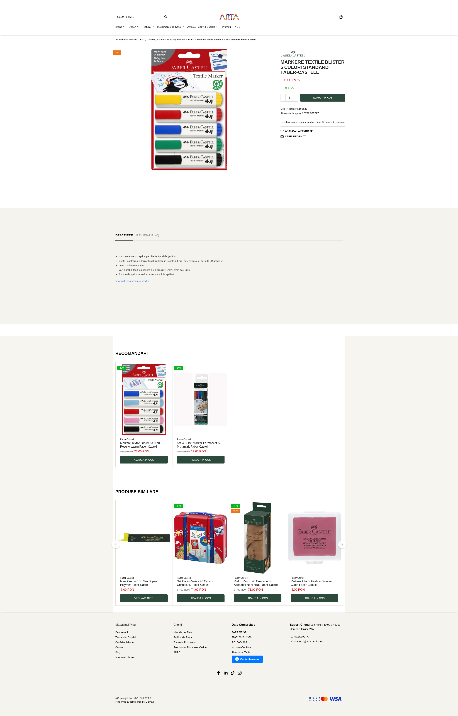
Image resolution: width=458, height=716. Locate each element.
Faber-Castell (127, 439)
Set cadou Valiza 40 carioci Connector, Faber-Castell (195, 583)
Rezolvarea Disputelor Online (190, 647)
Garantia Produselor (185, 642)
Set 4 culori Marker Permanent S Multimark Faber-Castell (198, 444)
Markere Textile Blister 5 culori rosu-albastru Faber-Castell (140, 444)
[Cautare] (166, 17)
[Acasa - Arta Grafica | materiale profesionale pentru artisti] (229, 17)
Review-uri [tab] (147, 235)
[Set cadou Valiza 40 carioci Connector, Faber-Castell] (200, 538)
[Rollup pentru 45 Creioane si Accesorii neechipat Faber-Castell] (257, 538)
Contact (119, 647)
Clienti (178, 624)
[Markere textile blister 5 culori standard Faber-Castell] (189, 109)
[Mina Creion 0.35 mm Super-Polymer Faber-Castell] (143, 538)
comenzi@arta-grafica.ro (308, 641)
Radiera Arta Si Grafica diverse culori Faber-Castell (311, 583)
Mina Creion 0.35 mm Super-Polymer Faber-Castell (138, 583)
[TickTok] (232, 673)
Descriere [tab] (124, 235)
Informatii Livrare (125, 657)
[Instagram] (239, 673)
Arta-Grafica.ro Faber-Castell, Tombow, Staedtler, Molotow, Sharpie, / (151, 39)
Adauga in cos (322, 97)
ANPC (177, 652)
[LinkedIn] (225, 673)
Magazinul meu (125, 624)
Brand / (192, 39)
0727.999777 (302, 636)
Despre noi (121, 632)
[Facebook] (218, 673)
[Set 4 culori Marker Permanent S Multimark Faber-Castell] (200, 399)
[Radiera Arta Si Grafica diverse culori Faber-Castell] (314, 538)
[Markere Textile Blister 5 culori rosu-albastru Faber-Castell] (143, 399)
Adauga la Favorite (299, 131)
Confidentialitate (124, 642)
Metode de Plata (183, 632)
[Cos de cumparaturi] (341, 17)
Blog (117, 652)
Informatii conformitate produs (132, 280)
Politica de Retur (183, 637)
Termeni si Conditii (125, 637)
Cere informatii (296, 136)
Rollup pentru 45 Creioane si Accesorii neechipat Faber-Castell (256, 583)
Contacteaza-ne (249, 659)
